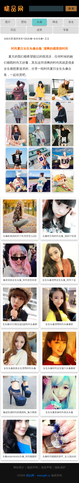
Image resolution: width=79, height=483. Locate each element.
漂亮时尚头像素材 (64, 324)
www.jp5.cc (43, 475)
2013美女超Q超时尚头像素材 (24, 324)
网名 (55, 21)
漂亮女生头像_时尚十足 (64, 280)
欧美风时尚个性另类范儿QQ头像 (24, 236)
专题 (65, 29)
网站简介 (18, 467)
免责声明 (46, 467)
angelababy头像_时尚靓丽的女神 (24, 456)
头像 (39, 21)
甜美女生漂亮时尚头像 (24, 368)
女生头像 (38, 38)
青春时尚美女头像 (64, 412)
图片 (8, 21)
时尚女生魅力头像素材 (63, 368)
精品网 (30, 475)
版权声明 (32, 467)
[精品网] (13, 8)
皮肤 (39, 29)
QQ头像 (28, 38)
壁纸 (23, 21)
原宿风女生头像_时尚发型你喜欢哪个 (24, 280)
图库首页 (18, 38)
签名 (71, 21)
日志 (13, 29)
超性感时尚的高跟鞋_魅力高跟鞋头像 (24, 412)
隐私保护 (60, 467)
